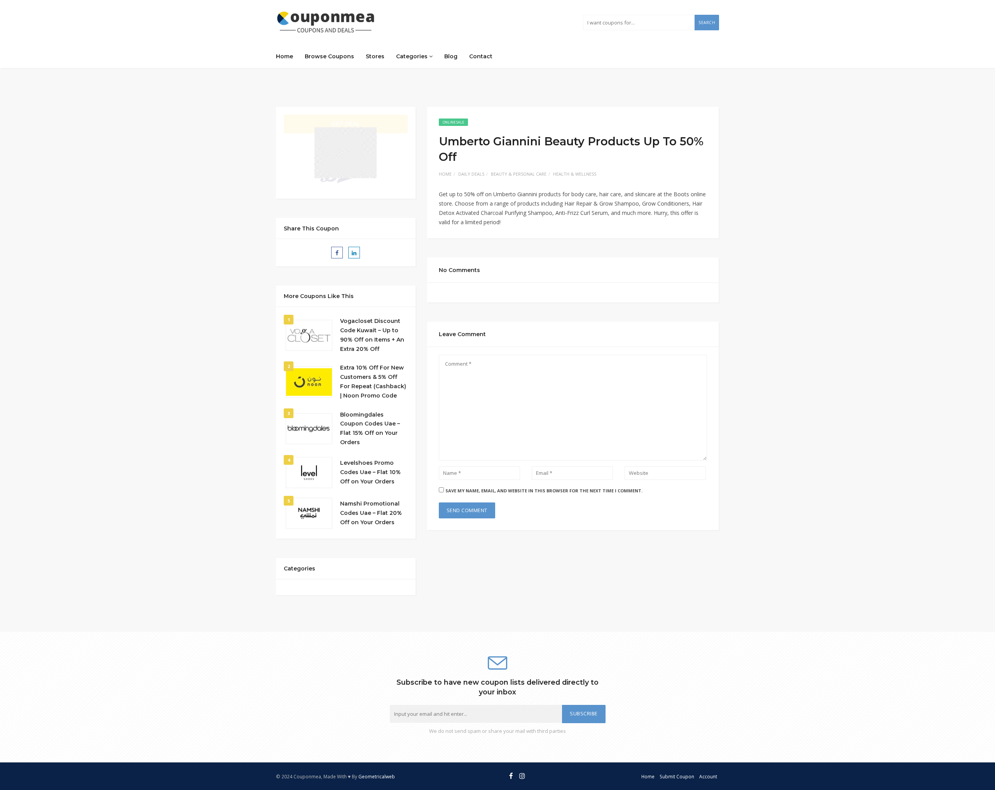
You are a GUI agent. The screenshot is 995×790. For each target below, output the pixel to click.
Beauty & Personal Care (518, 174)
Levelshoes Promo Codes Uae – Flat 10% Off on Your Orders (370, 472)
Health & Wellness (574, 174)
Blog (450, 56)
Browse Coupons (329, 56)
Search (706, 22)
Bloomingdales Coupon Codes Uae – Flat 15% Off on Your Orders (370, 428)
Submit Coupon (677, 776)
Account (708, 776)
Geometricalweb (376, 776)
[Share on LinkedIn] (354, 252)
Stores (375, 56)
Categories (412, 56)
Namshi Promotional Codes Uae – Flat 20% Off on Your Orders (371, 513)
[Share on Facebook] (337, 252)
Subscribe (584, 713)
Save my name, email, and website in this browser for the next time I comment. (543, 491)
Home (284, 56)
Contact (480, 56)
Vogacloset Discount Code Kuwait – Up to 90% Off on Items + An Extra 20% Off (372, 334)
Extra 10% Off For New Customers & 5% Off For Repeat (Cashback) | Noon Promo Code (373, 381)
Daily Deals (471, 174)
